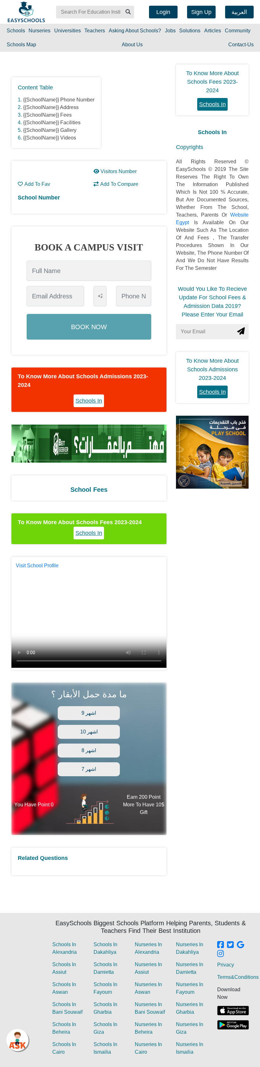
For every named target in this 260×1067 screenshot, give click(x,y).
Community (237, 30)
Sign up (201, 12)
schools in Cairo (64, 1048)
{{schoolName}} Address (51, 107)
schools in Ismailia (105, 1048)
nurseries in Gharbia (189, 1008)
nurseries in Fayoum (189, 988)
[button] (127, 12)
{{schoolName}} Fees (47, 115)
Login (163, 12)
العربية (239, 12)
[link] (220, 945)
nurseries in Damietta (189, 968)
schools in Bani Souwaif (67, 1008)
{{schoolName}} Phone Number (58, 99)
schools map (21, 44)
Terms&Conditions (238, 977)
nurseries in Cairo (148, 1048)
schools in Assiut (64, 968)
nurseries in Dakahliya (189, 948)
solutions (189, 30)
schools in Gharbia (105, 1008)
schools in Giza (105, 1028)
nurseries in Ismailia (189, 1048)
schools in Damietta (105, 968)
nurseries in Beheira (148, 1028)
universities (67, 30)
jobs (170, 30)
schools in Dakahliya (105, 948)
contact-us (241, 44)
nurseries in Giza (189, 1028)
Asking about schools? (135, 30)
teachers (94, 30)
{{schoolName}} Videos (49, 137)
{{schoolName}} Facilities (52, 122)
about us (132, 44)
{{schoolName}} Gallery (49, 130)
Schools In (88, 401)
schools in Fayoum (105, 988)
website (239, 215)
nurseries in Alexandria (148, 948)
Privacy (225, 964)
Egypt (185, 222)
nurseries (39, 30)
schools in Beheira (64, 1028)
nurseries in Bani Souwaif (150, 1008)
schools (16, 30)
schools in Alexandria (64, 948)
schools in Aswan (64, 988)
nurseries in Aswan (148, 988)
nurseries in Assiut (148, 968)
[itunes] (233, 1010)
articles (212, 30)
